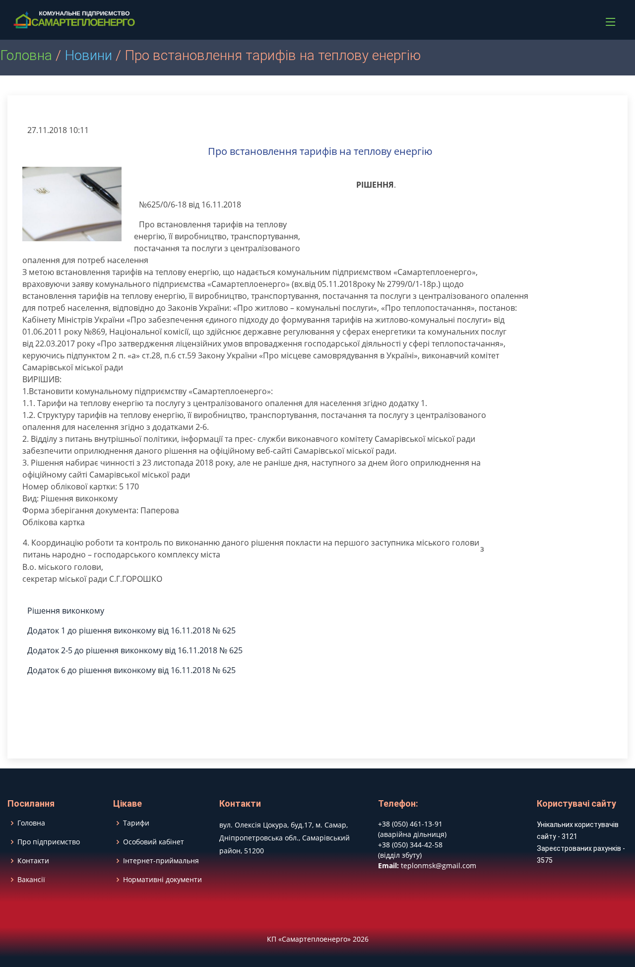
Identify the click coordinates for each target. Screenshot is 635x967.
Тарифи (136, 823)
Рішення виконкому (65, 610)
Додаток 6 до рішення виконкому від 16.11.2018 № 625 (131, 670)
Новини (88, 55)
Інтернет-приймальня (161, 860)
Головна (26, 55)
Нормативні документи (162, 879)
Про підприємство (48, 841)
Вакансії (31, 879)
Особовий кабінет (153, 841)
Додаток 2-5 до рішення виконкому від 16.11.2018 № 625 (135, 650)
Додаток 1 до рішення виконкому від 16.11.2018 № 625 (131, 630)
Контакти (33, 860)
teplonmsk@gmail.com (438, 865)
